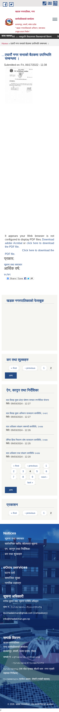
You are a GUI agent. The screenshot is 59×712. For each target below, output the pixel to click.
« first (14, 368)
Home (5, 43)
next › (44, 477)
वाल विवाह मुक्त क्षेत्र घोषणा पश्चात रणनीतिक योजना (27, 400)
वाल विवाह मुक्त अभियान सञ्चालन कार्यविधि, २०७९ (27, 413)
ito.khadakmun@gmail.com (18, 612)
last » (30, 482)
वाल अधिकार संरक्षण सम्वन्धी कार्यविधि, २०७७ (24, 426)
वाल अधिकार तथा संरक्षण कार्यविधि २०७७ (23, 453)
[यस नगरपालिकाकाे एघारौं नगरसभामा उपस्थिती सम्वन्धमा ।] (19, 85)
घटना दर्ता (10, 572)
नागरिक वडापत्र (13, 583)
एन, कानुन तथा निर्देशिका (17, 548)
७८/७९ (7, 274)
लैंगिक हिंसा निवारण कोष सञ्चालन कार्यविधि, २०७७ (27, 439)
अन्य (11, 375)
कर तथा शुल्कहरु (13, 554)
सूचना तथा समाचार (13, 264)
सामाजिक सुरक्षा (12, 578)
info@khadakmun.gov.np (16, 618)
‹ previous (30, 368)
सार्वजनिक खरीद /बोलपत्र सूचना (21, 543)
